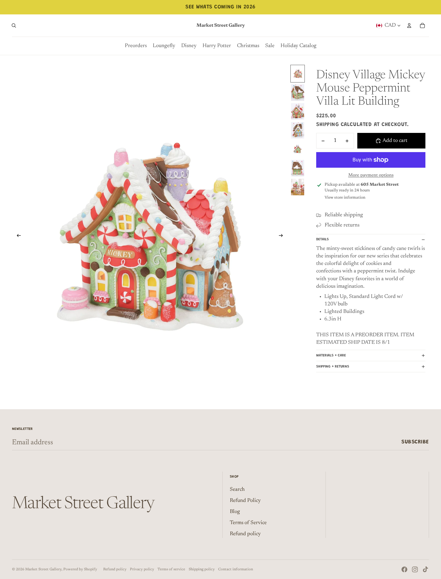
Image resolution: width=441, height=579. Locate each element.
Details (322, 239)
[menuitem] (136, 45)
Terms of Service (248, 523)
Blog (235, 511)
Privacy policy (142, 569)
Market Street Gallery (43, 569)
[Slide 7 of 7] (297, 187)
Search (237, 489)
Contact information (235, 569)
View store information (345, 198)
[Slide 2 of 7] (297, 92)
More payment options (371, 175)
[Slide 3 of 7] (297, 111)
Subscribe (415, 442)
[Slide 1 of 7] (297, 73)
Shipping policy (202, 569)
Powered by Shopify (80, 569)
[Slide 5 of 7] (297, 149)
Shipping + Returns (332, 366)
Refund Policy (245, 500)
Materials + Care (331, 355)
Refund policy (245, 534)
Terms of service (171, 569)
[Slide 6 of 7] (297, 168)
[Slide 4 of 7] (297, 130)
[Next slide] (283, 236)
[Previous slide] (17, 236)
